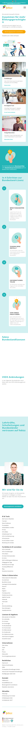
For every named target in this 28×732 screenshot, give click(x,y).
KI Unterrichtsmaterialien (8, 556)
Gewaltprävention (6, 610)
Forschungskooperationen (9, 656)
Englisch (4, 591)
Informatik (4, 601)
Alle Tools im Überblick (8, 519)
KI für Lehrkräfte (6, 549)
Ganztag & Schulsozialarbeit (9, 584)
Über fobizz (5, 645)
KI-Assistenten (5, 538)
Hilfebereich (5, 680)
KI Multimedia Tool (7, 534)
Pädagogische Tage (7, 562)
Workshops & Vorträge (8, 564)
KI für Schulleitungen (7, 551)
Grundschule (5, 580)
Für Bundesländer (6, 625)
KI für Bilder (5, 532)
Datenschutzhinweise (7, 665)
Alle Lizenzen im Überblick (8, 617)
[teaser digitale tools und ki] (14, 96)
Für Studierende (6, 632)
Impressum (5, 663)
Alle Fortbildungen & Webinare (10, 560)
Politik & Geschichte (7, 595)
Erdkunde (4, 599)
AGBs (3, 667)
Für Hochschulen (6, 628)
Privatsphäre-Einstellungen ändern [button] (11, 669)
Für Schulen (5, 621)
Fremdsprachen (6, 593)
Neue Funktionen (6, 523)
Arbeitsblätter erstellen (8, 527)
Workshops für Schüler (8, 542)
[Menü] (24, 7)
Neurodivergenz (6, 608)
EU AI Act (4, 558)
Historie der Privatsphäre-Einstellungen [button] (12, 671)
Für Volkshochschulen (7, 634)
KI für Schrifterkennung (8, 536)
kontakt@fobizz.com (7, 682)
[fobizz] (11, 7)
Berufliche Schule (6, 582)
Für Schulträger (6, 623)
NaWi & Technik (6, 597)
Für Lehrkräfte (5, 619)
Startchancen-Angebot (8, 636)
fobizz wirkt (5, 654)
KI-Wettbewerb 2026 (7, 698)
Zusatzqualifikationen (7, 567)
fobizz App (4, 693)
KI (2, 604)
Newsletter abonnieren (8, 687)
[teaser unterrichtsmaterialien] (14, 123)
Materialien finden (8, 139)
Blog (3, 569)
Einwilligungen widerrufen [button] (8, 674)
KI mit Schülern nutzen (8, 540)
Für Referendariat (6, 630)
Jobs (3, 649)
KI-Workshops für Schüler (8, 696)
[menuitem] (24, 7)
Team (3, 647)
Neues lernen (7, 85)
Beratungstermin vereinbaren (9, 685)
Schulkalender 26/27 (7, 700)
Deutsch (4, 586)
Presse (4, 652)
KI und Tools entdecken (9, 112)
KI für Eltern (5, 554)
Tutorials (4, 521)
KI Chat (4, 529)
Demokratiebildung (7, 606)
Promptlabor (5, 525)
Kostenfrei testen (6, 638)
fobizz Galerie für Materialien (9, 578)
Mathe (3, 588)
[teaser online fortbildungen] (14, 69)
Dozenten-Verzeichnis (7, 571)
